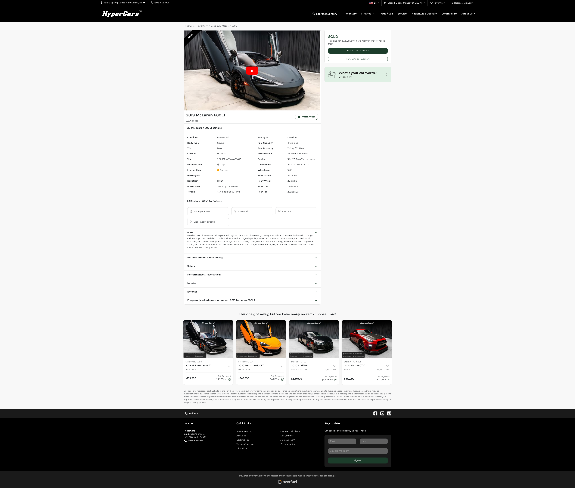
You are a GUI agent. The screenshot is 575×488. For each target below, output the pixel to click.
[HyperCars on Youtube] (381, 413)
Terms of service (245, 444)
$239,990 (191, 378)
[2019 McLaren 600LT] (208, 339)
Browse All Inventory (358, 50)
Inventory (351, 13)
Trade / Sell (386, 13)
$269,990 (296, 378)
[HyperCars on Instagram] (388, 413)
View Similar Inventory (358, 59)
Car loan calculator (290, 431)
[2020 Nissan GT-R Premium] (367, 339)
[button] (123, 2)
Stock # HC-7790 (194, 362)
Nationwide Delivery (424, 13)
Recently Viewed (463, 3)
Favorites (439, 3)
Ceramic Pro (449, 13)
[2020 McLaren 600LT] (261, 339)
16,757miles (192, 369)
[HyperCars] (121, 14)
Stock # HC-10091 (352, 362)
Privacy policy (287, 444)
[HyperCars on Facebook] (374, 413)
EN (375, 3)
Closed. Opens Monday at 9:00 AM (405, 3)
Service (402, 13)
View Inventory (244, 431)
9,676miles (244, 369)
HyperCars (189, 26)
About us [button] (467, 13)
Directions (241, 448)
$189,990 (349, 378)
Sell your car (286, 435)
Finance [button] (366, 13)
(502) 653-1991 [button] (161, 2)
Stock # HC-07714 (247, 362)
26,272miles (383, 369)
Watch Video (308, 116)
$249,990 (243, 378)
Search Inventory (326, 13)
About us (241, 435)
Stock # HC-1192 (298, 362)
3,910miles (331, 369)
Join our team (287, 440)
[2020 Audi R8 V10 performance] (314, 339)
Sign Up (358, 460)
